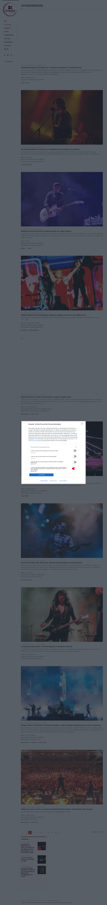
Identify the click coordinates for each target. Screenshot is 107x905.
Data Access (53, 480)
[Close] (82, 424)
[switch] (74, 451)
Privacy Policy (63, 480)
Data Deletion (44, 480)
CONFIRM (41, 475)
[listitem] (53, 447)
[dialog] (53, 452)
